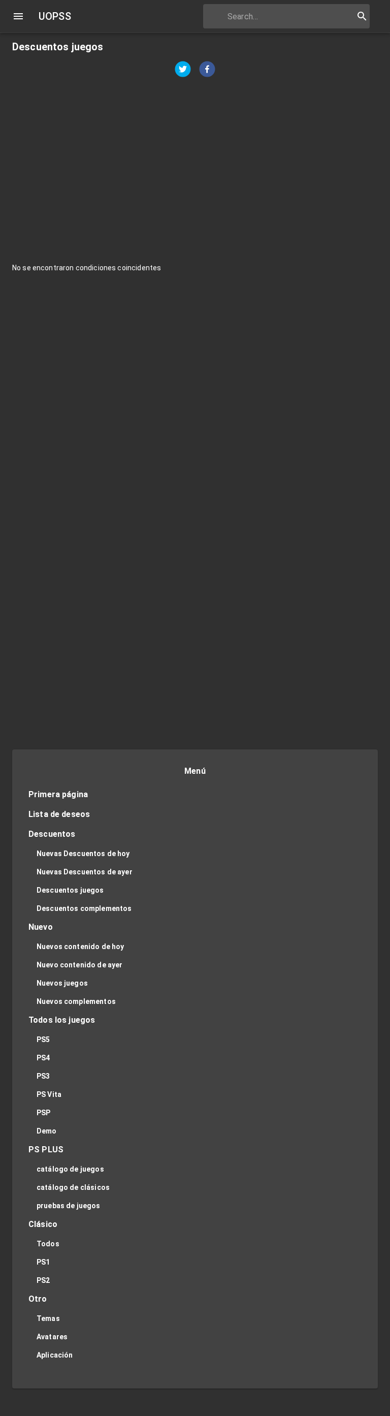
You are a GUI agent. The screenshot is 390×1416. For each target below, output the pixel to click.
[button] (195, 795)
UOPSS (55, 16)
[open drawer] (18, 16)
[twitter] (183, 70)
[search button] (362, 16)
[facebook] (207, 70)
